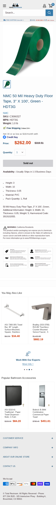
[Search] (49, 12)
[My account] (44, 5)
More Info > (28, 364)
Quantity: (8, 152)
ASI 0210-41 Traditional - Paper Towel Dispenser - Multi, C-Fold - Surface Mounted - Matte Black (13, 413)
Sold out (28, 163)
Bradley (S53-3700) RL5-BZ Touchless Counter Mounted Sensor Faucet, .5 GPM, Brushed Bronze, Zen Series (41, 328)
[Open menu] (4, 6)
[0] (50, 6)
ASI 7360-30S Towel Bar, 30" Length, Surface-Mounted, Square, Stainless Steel (13, 328)
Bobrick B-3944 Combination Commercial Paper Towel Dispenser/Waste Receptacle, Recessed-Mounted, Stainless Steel (41, 413)
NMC (6, 113)
